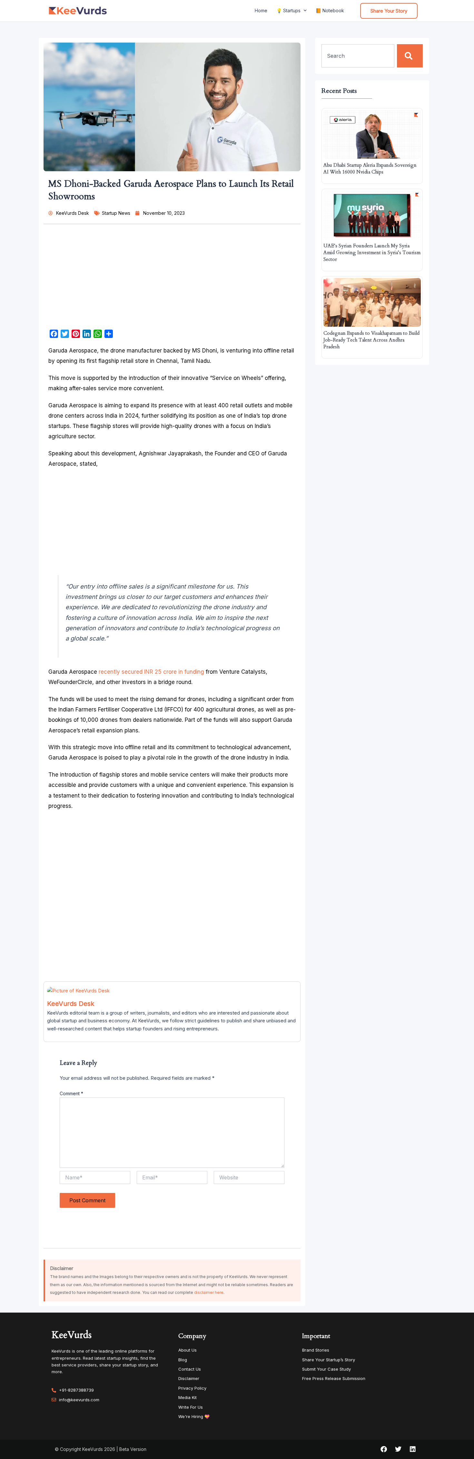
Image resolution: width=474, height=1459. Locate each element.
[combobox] (357, 55)
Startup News (116, 213)
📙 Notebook (330, 10)
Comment (71, 1093)
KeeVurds (72, 1335)
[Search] (410, 55)
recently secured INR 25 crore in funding (151, 672)
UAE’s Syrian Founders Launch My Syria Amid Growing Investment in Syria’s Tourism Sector (371, 253)
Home (261, 10)
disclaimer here (208, 1292)
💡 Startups (288, 10)
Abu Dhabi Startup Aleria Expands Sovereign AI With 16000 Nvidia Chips (370, 168)
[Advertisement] (172, 279)
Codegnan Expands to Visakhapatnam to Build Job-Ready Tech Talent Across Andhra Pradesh (371, 340)
